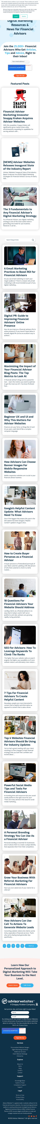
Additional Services (20, 1052)
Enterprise (20, 1056)
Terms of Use (20, 1095)
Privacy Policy (23, 1025)
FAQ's (20, 1066)
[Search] (33, 240)
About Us (20, 1064)
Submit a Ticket (20, 1083)
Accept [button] (16, 16)
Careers (20, 1070)
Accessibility (20, 1099)
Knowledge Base (20, 1081)
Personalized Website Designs (20, 1047)
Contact (20, 1073)
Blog (20, 1068)
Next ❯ (31, 946)
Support (20, 1087)
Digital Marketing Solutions (20, 1050)
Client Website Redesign (20, 1054)
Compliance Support (20, 1085)
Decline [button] (24, 16)
